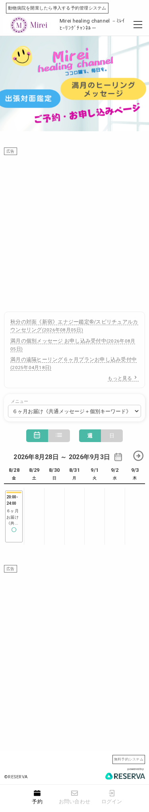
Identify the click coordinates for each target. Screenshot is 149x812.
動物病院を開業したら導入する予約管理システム (57, 8)
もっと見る (120, 378)
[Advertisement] (74, 229)
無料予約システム (128, 759)
